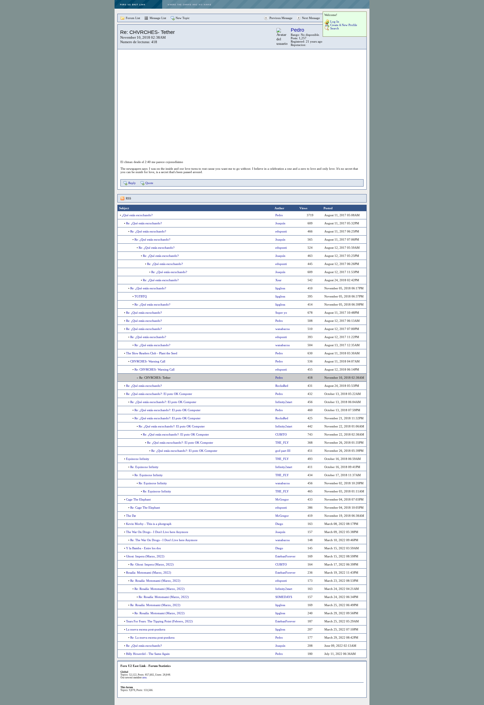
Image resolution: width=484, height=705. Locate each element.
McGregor (282, 499)
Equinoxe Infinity (137, 458)
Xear (278, 280)
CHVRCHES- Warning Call (147, 361)
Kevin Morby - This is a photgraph (148, 523)
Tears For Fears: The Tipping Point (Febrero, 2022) (159, 621)
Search (334, 28)
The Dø (131, 515)
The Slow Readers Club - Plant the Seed (151, 353)
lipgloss (280, 288)
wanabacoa (282, 329)
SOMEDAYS (283, 597)
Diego (279, 523)
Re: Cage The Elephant (145, 507)
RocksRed (281, 385)
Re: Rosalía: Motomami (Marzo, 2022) (155, 580)
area (144, 677)
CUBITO (281, 434)
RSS (128, 198)
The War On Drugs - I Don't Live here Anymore (157, 532)
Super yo (281, 312)
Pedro (297, 30)
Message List (158, 18)
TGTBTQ (140, 296)
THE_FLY (282, 442)
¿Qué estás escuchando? (137, 215)
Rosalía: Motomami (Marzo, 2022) (148, 572)
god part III (282, 450)
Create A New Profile (343, 25)
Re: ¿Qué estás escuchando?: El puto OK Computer (159, 393)
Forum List (133, 18)
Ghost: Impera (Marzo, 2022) (145, 556)
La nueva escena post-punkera (145, 629)
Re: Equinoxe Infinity (144, 467)
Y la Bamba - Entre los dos (143, 548)
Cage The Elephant (138, 499)
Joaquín (280, 223)
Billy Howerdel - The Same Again (148, 653)
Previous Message (280, 18)
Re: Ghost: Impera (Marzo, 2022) (152, 564)
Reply (132, 183)
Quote (149, 183)
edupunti (281, 231)
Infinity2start (283, 402)
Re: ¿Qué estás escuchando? (144, 223)
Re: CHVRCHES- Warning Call (154, 369)
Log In (334, 21)
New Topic (183, 18)
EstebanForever (285, 556)
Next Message (311, 18)
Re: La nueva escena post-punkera (152, 637)
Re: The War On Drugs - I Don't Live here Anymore (163, 540)
